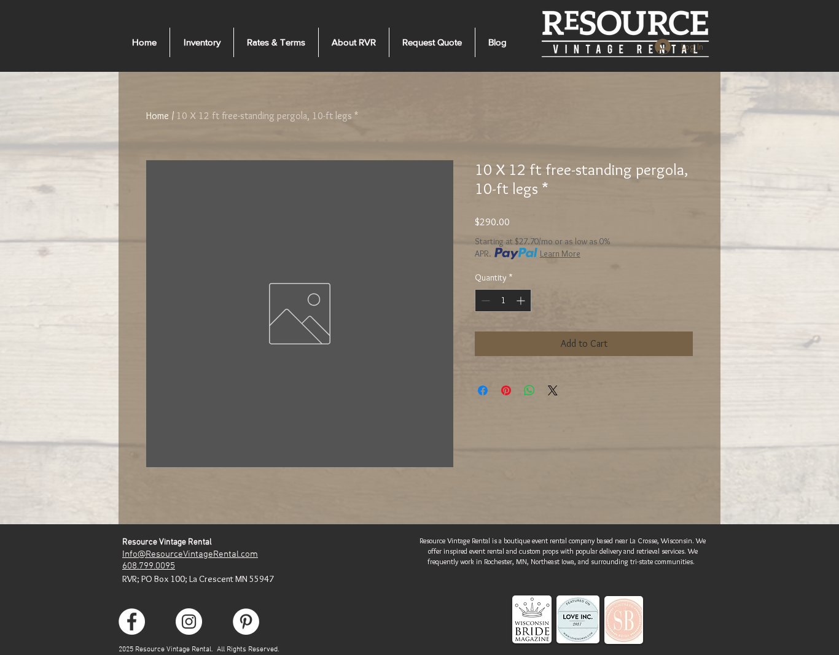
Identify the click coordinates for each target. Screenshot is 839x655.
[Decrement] (484, 300)
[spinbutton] (503, 300)
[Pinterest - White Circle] (246, 621)
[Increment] (521, 300)
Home (157, 116)
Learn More (560, 253)
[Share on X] (552, 390)
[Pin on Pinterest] (506, 390)
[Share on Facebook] (482, 390)
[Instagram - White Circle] (189, 621)
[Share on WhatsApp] (529, 390)
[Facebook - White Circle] (132, 621)
